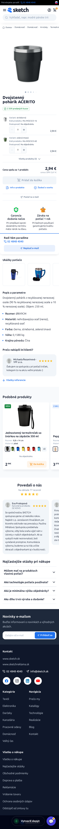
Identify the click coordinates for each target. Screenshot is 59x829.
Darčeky (7, 713)
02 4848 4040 (14, 671)
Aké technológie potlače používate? (26, 582)
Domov (9, 27)
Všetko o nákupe (12, 759)
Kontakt (33, 734)
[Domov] (18, 10)
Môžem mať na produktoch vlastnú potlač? (20, 572)
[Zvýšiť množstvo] (23, 130)
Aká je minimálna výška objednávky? (26, 590)
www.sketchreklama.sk (16, 664)
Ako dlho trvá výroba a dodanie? (24, 599)
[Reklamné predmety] (5, 10)
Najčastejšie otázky (14, 766)
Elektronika (9, 705)
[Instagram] (17, 681)
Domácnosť (20, 27)
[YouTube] (38, 681)
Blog (31, 727)
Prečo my (34, 699)
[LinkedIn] (27, 681)
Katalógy (34, 705)
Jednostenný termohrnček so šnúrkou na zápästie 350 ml (23, 434)
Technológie (36, 713)
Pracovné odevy (12, 727)
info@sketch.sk (39, 671)
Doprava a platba (12, 780)
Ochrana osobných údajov (17, 801)
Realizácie (34, 720)
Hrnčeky (44, 27)
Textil (6, 699)
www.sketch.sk (11, 658)
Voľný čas (8, 740)
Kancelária (9, 720)
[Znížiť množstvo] (12, 130)
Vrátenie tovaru (12, 794)
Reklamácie (9, 787)
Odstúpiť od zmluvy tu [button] (15, 808)
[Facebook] (6, 681)
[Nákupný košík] (54, 10)
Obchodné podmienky (15, 773)
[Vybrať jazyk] (56, 2)
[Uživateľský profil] (49, 10)
